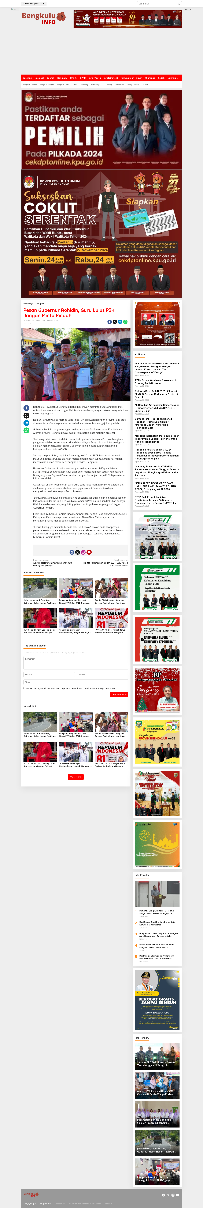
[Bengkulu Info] (44, 18)
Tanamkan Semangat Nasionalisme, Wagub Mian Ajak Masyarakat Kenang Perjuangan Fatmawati (75, 631)
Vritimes (140, 354)
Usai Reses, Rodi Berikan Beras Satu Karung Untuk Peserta (157, 923)
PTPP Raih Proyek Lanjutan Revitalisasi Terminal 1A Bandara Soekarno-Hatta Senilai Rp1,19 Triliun (156, 500)
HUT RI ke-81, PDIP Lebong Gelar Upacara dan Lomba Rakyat (39, 631)
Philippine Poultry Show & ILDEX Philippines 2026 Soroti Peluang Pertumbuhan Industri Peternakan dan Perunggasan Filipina (157, 454)
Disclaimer (59, 1203)
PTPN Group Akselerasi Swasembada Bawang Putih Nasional (156, 382)
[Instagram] (83, 552)
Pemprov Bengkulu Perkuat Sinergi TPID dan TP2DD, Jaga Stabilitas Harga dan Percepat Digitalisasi (74, 601)
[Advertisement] (101, 52)
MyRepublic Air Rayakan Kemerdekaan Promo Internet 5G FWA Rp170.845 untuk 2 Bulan (157, 408)
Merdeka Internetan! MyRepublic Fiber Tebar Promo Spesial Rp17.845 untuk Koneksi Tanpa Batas (157, 438)
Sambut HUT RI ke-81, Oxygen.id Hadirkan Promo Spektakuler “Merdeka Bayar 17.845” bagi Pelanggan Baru (153, 423)
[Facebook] (72, 552)
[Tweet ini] (115, 322)
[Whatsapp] (125, 322)
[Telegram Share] (120, 322)
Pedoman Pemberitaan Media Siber (84, 1203)
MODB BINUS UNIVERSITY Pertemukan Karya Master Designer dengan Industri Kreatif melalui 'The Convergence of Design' (157, 368)
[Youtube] (89, 552)
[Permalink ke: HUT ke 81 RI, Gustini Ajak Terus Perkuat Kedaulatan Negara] (111, 617)
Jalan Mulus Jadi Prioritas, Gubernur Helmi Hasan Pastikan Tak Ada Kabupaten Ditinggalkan (39, 601)
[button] (179, 3)
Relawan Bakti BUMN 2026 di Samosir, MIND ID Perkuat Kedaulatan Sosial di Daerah (156, 394)
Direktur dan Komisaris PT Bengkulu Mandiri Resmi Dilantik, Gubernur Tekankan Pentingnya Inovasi (156, 957)
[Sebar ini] (109, 322)
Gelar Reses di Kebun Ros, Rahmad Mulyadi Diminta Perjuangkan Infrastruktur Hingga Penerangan (156, 946)
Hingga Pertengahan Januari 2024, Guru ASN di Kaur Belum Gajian (105, 563)
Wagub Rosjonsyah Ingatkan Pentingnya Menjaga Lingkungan (52, 563)
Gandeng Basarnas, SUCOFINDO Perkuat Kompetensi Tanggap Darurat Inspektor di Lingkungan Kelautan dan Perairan (157, 471)
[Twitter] (77, 552)
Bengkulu (27, 323)
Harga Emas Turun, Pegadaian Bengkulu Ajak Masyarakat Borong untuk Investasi (159, 934)
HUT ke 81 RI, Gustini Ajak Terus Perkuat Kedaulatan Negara (110, 631)
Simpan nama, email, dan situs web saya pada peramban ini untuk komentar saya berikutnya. (70, 688)
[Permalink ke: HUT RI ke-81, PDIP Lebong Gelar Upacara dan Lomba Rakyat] (40, 617)
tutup (16, 9)
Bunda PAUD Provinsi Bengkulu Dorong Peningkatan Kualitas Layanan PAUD (110, 601)
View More (75, 776)
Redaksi (108, 1203)
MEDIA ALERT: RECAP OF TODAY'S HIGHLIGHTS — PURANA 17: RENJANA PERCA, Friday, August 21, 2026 (155, 486)
